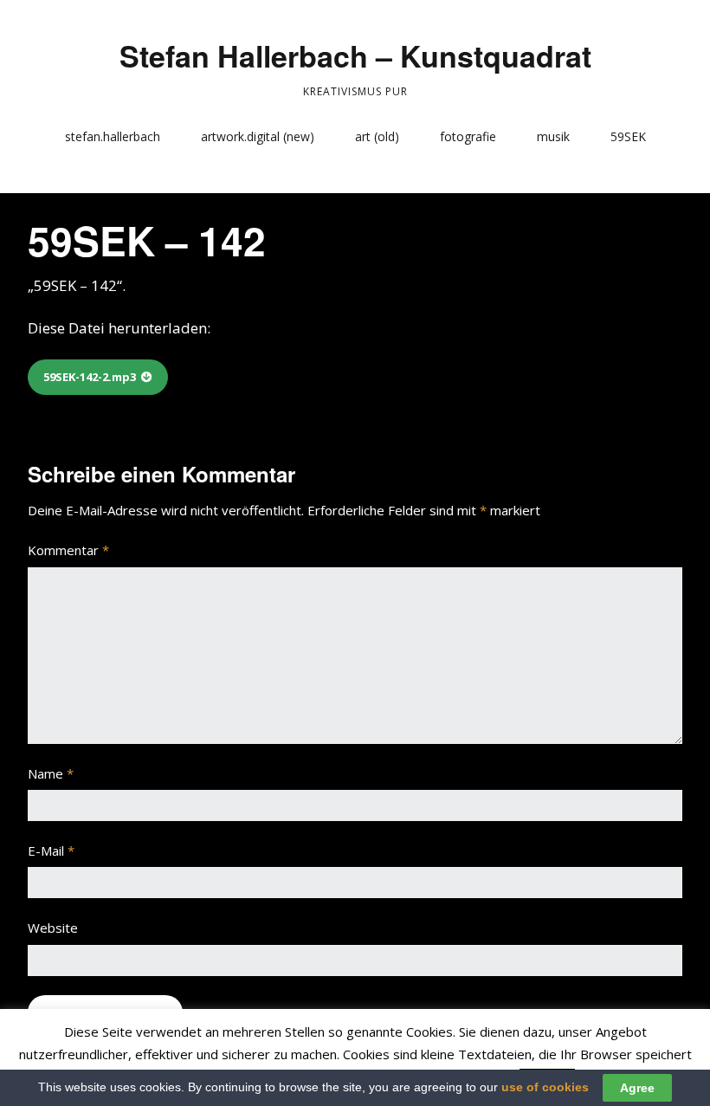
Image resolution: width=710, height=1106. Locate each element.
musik (553, 136)
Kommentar (68, 550)
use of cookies (545, 1087)
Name (51, 773)
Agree (637, 1088)
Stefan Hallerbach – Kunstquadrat (355, 55)
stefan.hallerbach (112, 136)
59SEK (628, 136)
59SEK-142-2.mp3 (89, 377)
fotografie (468, 136)
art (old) (377, 136)
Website (53, 927)
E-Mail (51, 850)
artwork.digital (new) (257, 136)
